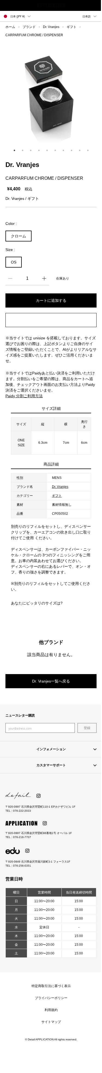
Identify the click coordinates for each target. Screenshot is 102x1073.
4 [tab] (39, 150)
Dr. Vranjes (51, 27)
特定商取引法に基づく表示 (51, 986)
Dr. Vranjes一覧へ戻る (51, 681)
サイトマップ (51, 1022)
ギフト (71, 27)
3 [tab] (30, 150)
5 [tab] (47, 150)
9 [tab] (79, 150)
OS (13, 262)
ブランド (29, 27)
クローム (18, 236)
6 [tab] (55, 150)
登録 (87, 728)
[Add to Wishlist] (51, 320)
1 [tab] (14, 150)
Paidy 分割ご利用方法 (24, 396)
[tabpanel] (51, 94)
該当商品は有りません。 (51, 655)
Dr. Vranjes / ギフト (22, 198)
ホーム (10, 27)
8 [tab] (71, 150)
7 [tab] (63, 150)
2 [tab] (22, 150)
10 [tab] (88, 150)
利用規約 (51, 1010)
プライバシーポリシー (51, 998)
